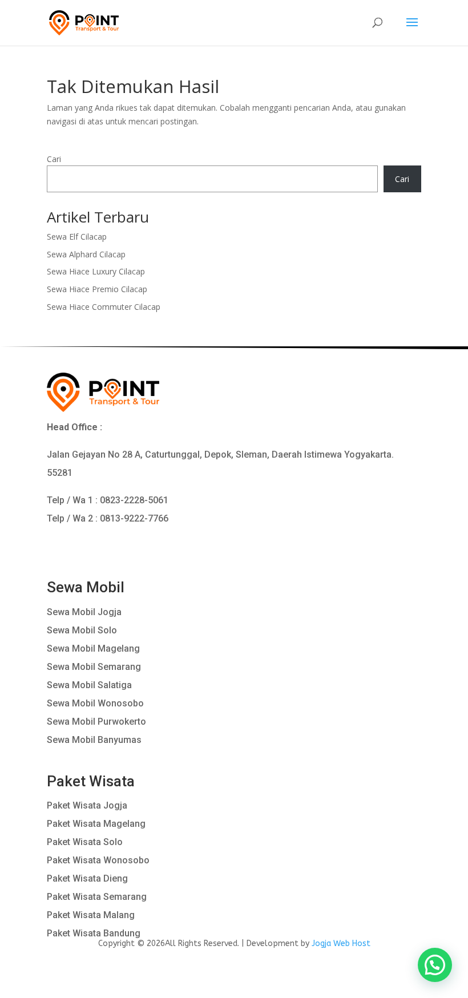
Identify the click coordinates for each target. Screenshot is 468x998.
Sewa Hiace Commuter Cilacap (103, 306)
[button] (435, 965)
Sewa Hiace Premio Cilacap (97, 289)
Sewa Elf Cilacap (77, 236)
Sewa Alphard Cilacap (86, 254)
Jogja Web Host (341, 943)
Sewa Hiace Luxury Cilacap (96, 271)
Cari (54, 158)
